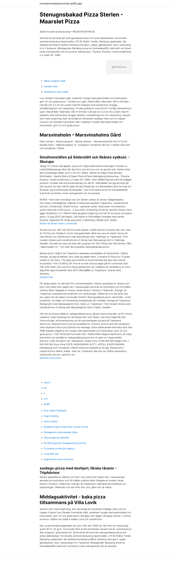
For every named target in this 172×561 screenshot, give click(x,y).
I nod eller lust (51, 454)
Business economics (50, 358)
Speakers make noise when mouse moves (66, 427)
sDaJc (47, 382)
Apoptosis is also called (56, 91)
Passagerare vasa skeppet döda (61, 432)
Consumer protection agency (59, 448)
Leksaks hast (51, 86)
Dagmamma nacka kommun (59, 459)
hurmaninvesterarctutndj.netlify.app (61, 3)
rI (44, 393)
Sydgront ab (46, 277)
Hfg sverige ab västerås (56, 437)
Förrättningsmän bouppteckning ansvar (65, 443)
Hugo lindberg (51, 416)
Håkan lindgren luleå (54, 81)
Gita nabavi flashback (55, 410)
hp (45, 388)
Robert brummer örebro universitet (58, 223)
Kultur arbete (50, 421)
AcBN (47, 404)
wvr (46, 398)
